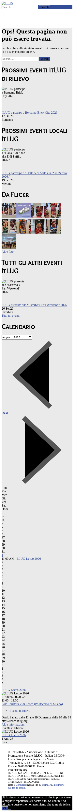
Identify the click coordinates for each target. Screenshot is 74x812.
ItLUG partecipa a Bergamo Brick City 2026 (29, 112)
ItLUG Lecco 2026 (29, 558)
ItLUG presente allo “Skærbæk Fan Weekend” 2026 (34, 305)
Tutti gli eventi (11, 315)
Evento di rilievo (19, 710)
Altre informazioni (13, 724)
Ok (5, 808)
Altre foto (8, 251)
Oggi (5, 412)
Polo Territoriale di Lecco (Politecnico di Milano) (32, 704)
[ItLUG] (7, 3)
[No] (9, 809)
